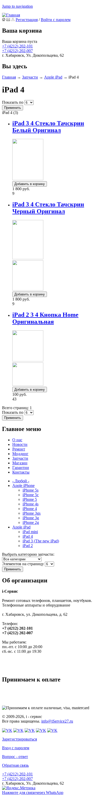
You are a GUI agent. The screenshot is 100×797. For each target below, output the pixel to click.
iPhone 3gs (32, 513)
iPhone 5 (30, 499)
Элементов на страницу (23, 564)
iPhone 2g (31, 522)
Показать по (13, 102)
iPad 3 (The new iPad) (41, 541)
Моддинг (20, 454)
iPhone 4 (30, 508)
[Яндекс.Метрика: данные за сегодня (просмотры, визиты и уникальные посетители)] (18, 788)
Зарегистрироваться (19, 739)
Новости (19, 444)
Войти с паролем (56, 19)
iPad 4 (28, 536)
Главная (9, 77)
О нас (17, 440)
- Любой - (20, 481)
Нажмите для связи (32, 792)
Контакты (20, 472)
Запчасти (30, 77)
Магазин (19, 463)
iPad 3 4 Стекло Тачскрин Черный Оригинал (48, 208)
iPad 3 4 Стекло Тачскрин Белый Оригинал (48, 126)
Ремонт (18, 449)
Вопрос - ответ (15, 756)
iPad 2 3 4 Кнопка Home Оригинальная (45, 318)
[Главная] (11, 15)
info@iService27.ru (57, 721)
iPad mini (30, 532)
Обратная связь (15, 765)
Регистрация (27, 19)
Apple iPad (53, 77)
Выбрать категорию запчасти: (28, 554)
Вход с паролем (15, 748)
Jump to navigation (17, 6)
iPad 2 (28, 545)
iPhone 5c (31, 495)
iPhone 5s (30, 490)
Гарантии (20, 467)
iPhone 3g (31, 518)
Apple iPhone (23, 485)
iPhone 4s (30, 504)
